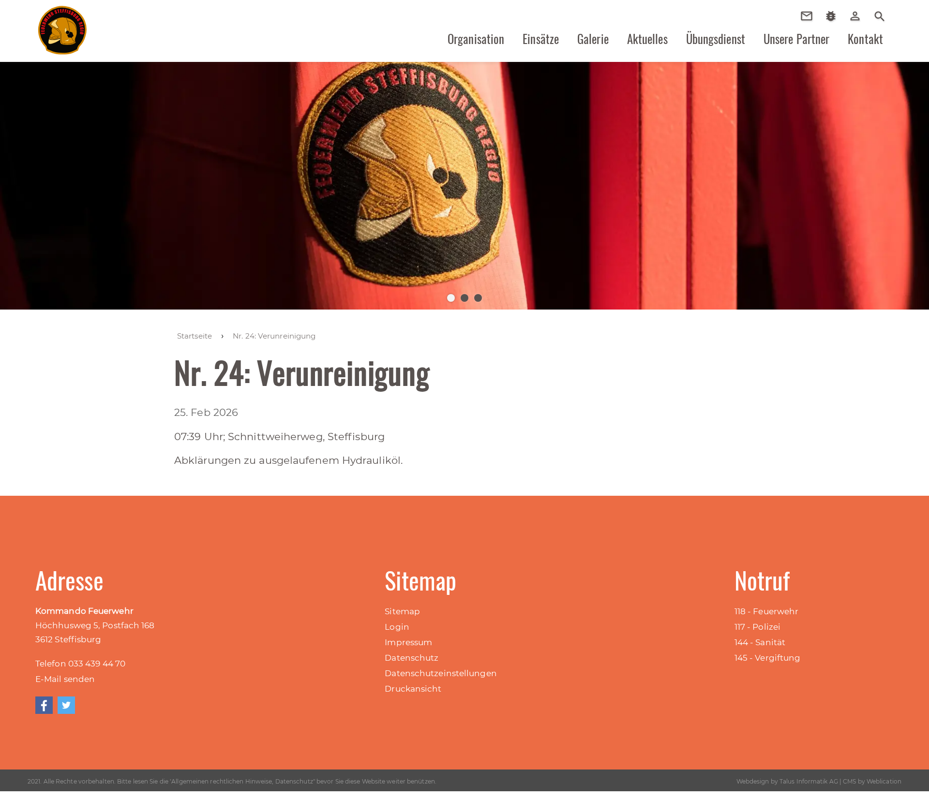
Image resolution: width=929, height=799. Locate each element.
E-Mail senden (65, 679)
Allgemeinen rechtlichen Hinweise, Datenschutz (242, 781)
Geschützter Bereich (858, 22)
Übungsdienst (715, 38)
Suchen (879, 15)
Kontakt (865, 38)
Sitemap (402, 611)
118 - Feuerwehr (766, 611)
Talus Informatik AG (808, 781)
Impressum (408, 642)
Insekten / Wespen (834, 30)
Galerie (593, 38)
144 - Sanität (759, 642)
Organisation (476, 38)
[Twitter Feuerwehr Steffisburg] (66, 705)
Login (397, 627)
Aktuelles (647, 38)
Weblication (884, 781)
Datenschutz (411, 658)
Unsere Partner (796, 38)
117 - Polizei (757, 627)
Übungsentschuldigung (810, 16)
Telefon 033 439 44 (75, 663)
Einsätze (541, 38)
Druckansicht (413, 689)
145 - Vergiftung (767, 658)
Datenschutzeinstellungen (440, 673)
